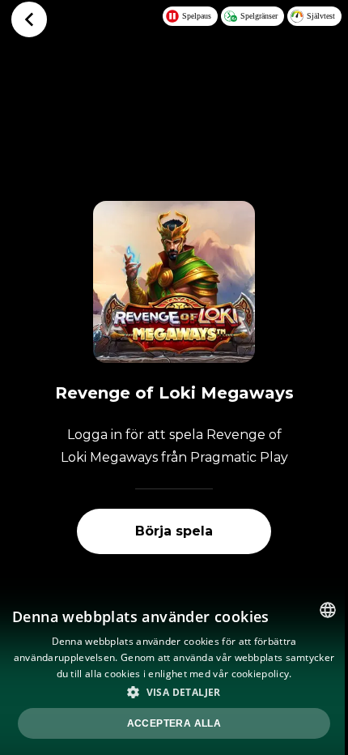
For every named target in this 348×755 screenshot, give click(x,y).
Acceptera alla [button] (174, 723)
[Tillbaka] (29, 19)
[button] (174, 692)
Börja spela (174, 531)
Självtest (321, 15)
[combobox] (328, 610)
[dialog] (174, 672)
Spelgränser (259, 15)
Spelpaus (196, 15)
